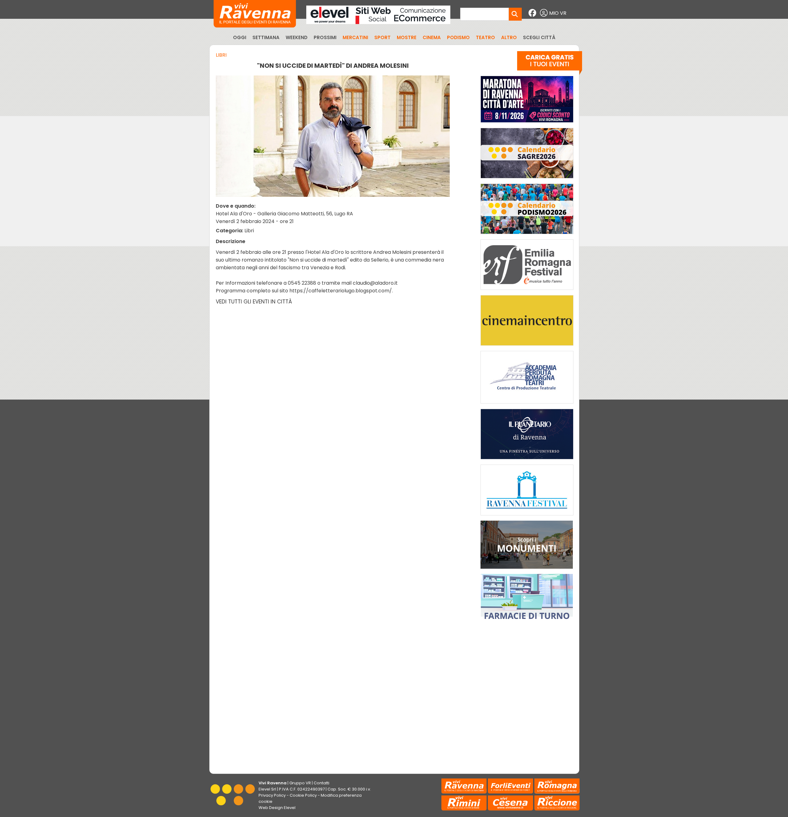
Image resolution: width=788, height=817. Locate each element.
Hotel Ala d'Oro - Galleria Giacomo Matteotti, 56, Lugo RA (284, 213)
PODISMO (458, 37)
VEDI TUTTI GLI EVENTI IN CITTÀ (254, 301)
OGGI (239, 37)
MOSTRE (406, 37)
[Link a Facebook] (533, 13)
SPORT (382, 37)
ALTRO (509, 37)
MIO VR (557, 13)
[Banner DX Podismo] (526, 235)
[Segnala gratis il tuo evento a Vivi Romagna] (549, 64)
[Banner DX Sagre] (526, 179)
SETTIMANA (265, 37)
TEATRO (485, 37)
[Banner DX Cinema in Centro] (526, 347)
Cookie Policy (303, 795)
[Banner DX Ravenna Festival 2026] (526, 516)
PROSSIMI (325, 37)
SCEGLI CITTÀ (539, 37)
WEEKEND (297, 37)
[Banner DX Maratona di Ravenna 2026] (526, 124)
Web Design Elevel (277, 808)
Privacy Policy (272, 795)
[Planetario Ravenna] (526, 460)
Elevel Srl (267, 789)
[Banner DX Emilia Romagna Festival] (526, 291)
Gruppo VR (300, 783)
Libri (221, 55)
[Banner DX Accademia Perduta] (526, 404)
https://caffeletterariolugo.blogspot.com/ (340, 290)
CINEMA (432, 37)
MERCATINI (355, 37)
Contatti (321, 783)
